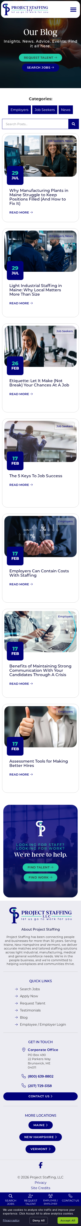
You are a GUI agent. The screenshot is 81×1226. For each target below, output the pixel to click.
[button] (73, 9)
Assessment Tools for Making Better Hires (38, 763)
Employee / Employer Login (50, 1204)
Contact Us (70, 1200)
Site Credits (40, 1188)
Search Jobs (10, 1202)
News (65, 109)
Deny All (39, 1220)
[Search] (73, 124)
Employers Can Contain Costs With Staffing (39, 573)
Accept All (67, 1220)
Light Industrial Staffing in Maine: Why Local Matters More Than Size (35, 290)
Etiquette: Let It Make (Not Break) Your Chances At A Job (39, 382)
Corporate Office (43, 1050)
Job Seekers (45, 109)
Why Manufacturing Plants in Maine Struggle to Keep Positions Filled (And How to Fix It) (38, 197)
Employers (19, 109)
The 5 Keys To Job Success (35, 475)
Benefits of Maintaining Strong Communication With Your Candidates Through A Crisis (40, 670)
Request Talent (30, 1202)
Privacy (41, 1182)
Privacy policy (11, 1220)
